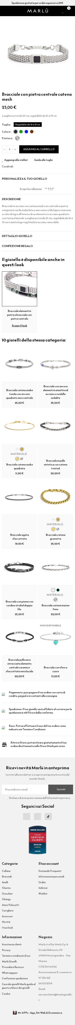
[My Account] (72, 11)
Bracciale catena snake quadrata (19, 466)
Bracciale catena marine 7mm (55, 607)
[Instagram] (37, 816)
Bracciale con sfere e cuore (55, 669)
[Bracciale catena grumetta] (55, 496)
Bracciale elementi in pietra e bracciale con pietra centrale (19, 315)
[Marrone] (31, 131)
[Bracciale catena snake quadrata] (19, 426)
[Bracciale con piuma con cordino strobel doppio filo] (19, 567)
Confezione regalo (17, 246)
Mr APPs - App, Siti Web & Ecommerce (40, 1013)
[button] (6, 53)
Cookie (6, 994)
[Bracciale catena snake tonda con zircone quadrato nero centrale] (19, 364)
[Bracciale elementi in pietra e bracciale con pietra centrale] (19, 289)
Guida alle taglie (43, 160)
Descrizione (11, 199)
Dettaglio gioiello (17, 236)
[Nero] (15, 131)
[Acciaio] (17, 138)
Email (21, 166)
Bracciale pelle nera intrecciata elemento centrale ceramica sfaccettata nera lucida (19, 665)
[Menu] (3, 11)
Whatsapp (25, 166)
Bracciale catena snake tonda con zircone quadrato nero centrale (19, 394)
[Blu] (26, 131)
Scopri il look (19, 325)
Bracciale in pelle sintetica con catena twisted (55, 464)
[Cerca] (8, 11)
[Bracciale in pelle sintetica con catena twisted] (55, 426)
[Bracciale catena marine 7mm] (55, 567)
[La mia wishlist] (63, 11)
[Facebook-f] (26, 816)
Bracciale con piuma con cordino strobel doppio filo (19, 605)
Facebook (16, 166)
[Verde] (21, 131)
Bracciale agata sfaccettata (19, 537)
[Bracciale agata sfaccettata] (19, 496)
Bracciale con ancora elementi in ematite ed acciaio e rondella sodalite (55, 392)
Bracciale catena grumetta (55, 537)
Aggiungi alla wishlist (16, 160)
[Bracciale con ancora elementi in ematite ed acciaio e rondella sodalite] (55, 364)
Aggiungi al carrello (39, 149)
